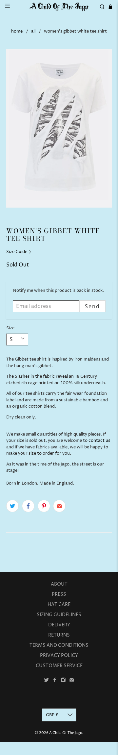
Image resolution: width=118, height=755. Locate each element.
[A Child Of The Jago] (59, 6)
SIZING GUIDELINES (59, 615)
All (33, 31)
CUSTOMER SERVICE (59, 666)
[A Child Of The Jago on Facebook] (54, 681)
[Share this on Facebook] (28, 506)
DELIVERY (59, 625)
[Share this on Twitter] (12, 506)
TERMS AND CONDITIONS (59, 645)
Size (10, 328)
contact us (99, 440)
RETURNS (59, 635)
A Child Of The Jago (65, 732)
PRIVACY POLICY (59, 655)
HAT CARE (59, 604)
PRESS (59, 594)
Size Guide (17, 252)
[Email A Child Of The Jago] (71, 681)
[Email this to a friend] (59, 506)
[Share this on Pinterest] (44, 506)
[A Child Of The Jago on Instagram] (63, 681)
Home (17, 31)
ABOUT (59, 584)
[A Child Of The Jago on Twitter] (46, 681)
